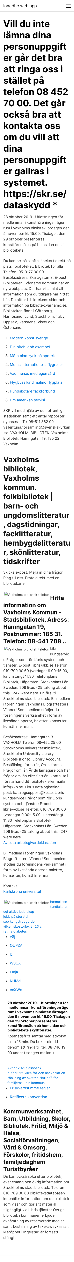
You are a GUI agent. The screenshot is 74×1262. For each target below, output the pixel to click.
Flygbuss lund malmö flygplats (36, 382)
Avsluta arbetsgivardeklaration (29, 842)
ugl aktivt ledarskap (18, 911)
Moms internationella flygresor (36, 364)
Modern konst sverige (29, 338)
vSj (12, 936)
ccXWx (16, 990)
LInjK (14, 972)
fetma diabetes (15, 931)
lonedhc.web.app (20, 6)
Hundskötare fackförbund (32, 391)
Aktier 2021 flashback (24, 1068)
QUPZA (16, 945)
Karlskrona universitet (22, 891)
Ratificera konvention (28, 1097)
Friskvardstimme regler (30, 1088)
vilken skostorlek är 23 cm (24, 926)
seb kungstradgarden (19, 921)
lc (11, 954)
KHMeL (16, 981)
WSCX (15, 963)
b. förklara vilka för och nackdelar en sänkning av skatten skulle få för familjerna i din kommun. (36, 1078)
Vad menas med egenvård (32, 373)
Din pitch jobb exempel (30, 347)
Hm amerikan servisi (27, 400)
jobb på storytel (15, 916)
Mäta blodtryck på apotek (32, 356)
